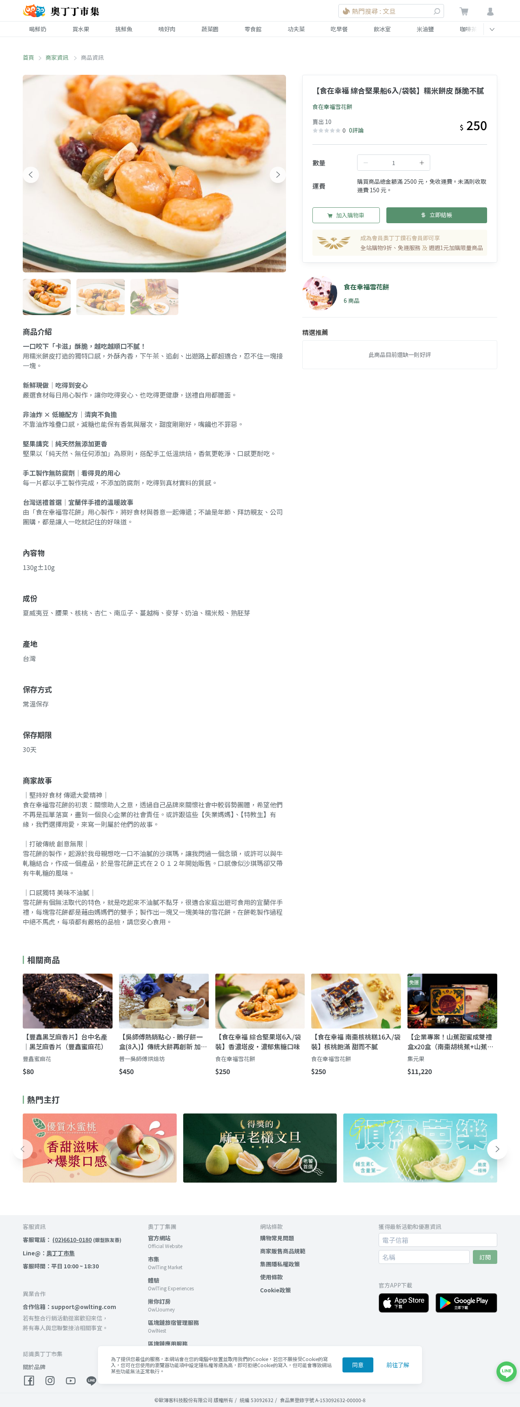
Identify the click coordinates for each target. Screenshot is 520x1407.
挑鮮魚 (123, 29)
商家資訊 (57, 57)
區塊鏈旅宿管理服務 (173, 1322)
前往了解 (397, 1365)
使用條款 (271, 1277)
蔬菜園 (210, 29)
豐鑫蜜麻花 (37, 1059)
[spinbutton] (393, 162)
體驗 (153, 1280)
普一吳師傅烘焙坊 (142, 1059)
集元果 (416, 1059)
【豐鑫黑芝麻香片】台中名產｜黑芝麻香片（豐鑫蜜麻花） (65, 1041)
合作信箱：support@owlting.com (69, 1307)
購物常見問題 (277, 1238)
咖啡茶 (468, 29)
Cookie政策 (275, 1290)
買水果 (80, 29)
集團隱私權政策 (280, 1264)
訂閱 (485, 1257)
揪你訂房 (159, 1301)
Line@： (49, 1253)
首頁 (28, 57)
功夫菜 (296, 29)
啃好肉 (167, 29)
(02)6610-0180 (72, 1239)
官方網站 (159, 1238)
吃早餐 (339, 29)
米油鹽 (425, 29)
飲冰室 (382, 29)
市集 (153, 1259)
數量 (318, 162)
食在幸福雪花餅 (332, 106)
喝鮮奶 (37, 29)
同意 (358, 1365)
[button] (31, 175)
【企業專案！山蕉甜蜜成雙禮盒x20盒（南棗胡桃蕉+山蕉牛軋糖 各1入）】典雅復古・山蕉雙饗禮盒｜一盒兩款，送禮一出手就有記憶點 (450, 1041)
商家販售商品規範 (283, 1251)
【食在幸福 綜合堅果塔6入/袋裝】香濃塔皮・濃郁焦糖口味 (258, 1041)
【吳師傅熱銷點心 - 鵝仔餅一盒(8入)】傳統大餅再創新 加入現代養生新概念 (163, 1041)
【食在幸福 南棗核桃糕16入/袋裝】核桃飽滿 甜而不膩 (356, 1041)
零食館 (253, 29)
